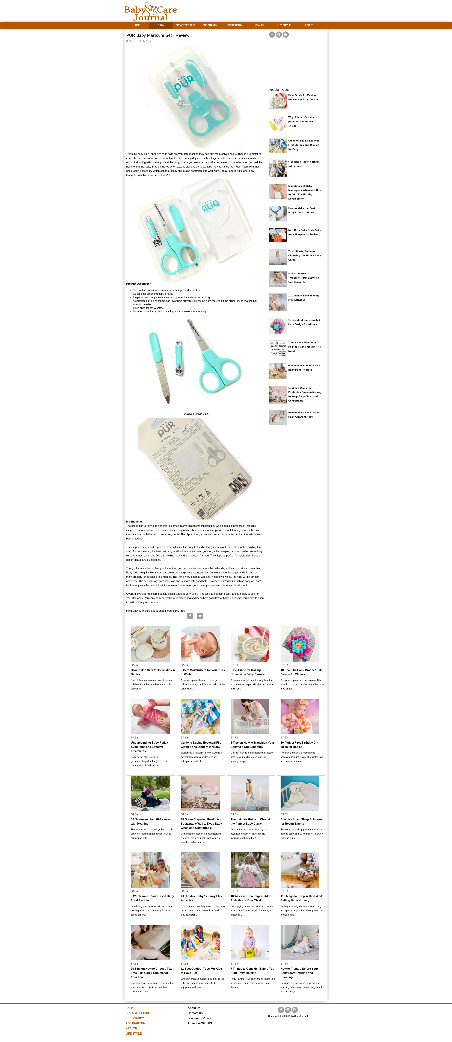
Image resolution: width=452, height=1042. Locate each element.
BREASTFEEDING (185, 25)
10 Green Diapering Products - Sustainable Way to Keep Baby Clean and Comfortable (201, 823)
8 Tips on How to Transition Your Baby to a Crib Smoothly (303, 277)
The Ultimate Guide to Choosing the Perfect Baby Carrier (304, 255)
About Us (194, 1007)
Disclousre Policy (199, 1018)
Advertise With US (200, 1023)
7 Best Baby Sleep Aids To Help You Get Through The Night (304, 346)
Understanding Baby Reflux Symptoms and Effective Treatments (149, 747)
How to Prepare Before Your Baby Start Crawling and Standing (299, 973)
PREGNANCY (210, 25)
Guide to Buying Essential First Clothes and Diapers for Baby (304, 145)
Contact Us (195, 1013)
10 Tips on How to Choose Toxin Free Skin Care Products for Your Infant (152, 973)
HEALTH (259, 25)
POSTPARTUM (235, 25)
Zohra (148, 41)
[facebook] (272, 34)
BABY (161, 25)
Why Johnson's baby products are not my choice (301, 121)
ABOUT (309, 25)
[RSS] (286, 34)
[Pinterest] (279, 34)
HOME (136, 25)
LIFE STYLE (284, 25)
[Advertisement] (263, 9)
